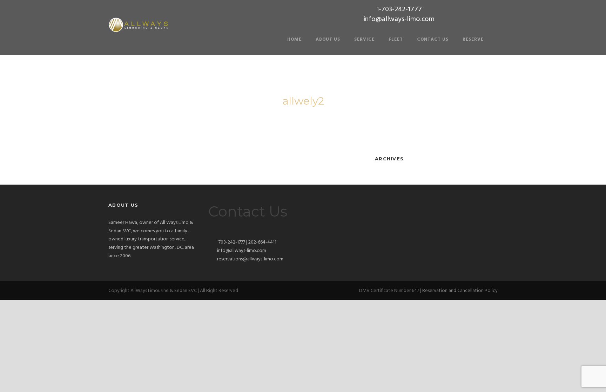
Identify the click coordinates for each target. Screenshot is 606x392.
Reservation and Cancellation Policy (460, 291)
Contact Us (433, 39)
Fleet (396, 39)
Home (294, 39)
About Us (328, 39)
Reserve (473, 39)
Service (364, 39)
